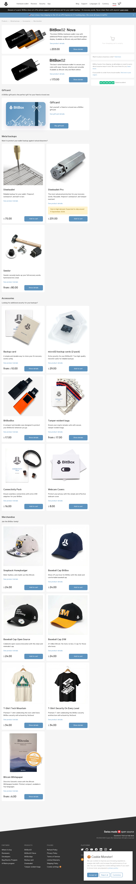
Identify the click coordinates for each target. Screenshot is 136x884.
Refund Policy (52, 850)
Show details (78, 49)
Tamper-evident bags (32, 867)
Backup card (28, 860)
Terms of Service (53, 857)
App (49, 4)
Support (84, 4)
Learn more (124, 10)
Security (42, 4)
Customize (117, 875)
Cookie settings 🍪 (54, 867)
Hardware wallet (22, 4)
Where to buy (7, 850)
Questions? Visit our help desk (124, 836)
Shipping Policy (52, 863)
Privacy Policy (52, 853)
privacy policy (113, 868)
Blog (77, 4)
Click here (118, 57)
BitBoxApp (28, 857)
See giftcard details (57, 114)
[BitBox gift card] (25, 114)
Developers (6, 857)
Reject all (104, 875)
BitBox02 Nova (30, 853)
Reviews (34, 4)
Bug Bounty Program (9, 860)
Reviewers (6, 853)
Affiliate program (8, 863)
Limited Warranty (53, 860)
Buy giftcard (59, 126)
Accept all (92, 875)
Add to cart (33, 219)
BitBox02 (28, 850)
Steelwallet (28, 863)
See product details (57, 43)
